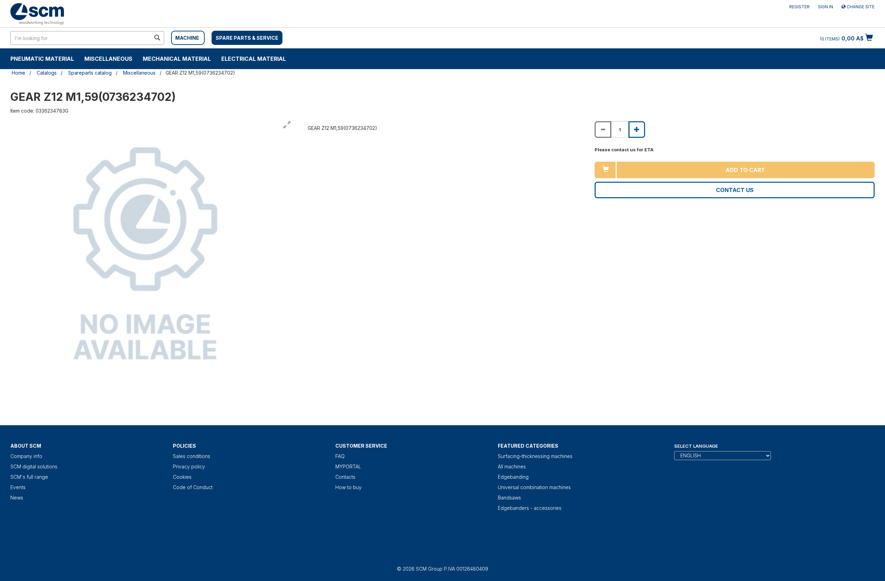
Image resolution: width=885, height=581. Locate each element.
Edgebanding (513, 477)
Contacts (345, 477)
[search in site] (157, 38)
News (16, 498)
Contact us (735, 190)
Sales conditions (191, 456)
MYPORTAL (348, 466)
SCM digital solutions (33, 466)
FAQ (340, 456)
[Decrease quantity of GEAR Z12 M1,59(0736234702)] (603, 129)
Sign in (825, 6)
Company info (26, 456)
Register (799, 6)
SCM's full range (29, 477)
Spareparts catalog (90, 73)
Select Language (696, 446)
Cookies (182, 477)
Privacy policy (189, 466)
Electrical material (253, 58)
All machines (512, 466)
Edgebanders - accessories (529, 508)
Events (18, 487)
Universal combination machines (534, 487)
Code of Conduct (193, 487)
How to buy (348, 487)
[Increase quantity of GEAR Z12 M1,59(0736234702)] (636, 129)
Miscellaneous (108, 58)
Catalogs (47, 73)
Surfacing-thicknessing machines (535, 456)
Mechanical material (177, 58)
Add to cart (745, 169)
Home (18, 73)
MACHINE (187, 38)
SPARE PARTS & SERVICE (247, 38)
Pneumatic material (42, 58)
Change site (860, 6)
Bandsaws (509, 498)
